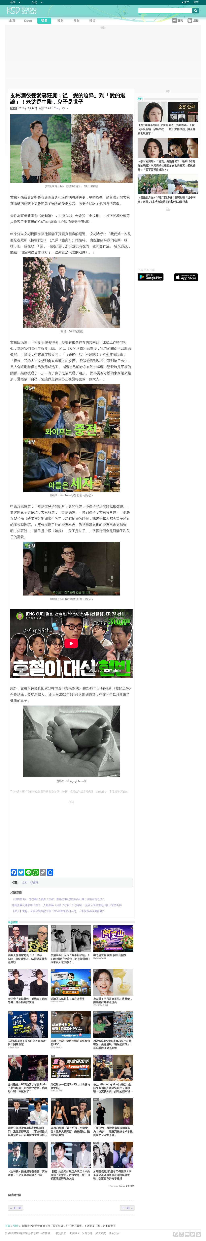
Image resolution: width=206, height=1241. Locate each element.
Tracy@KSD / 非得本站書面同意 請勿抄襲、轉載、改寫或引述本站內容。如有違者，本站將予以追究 (69, 791)
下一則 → (127, 1207)
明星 (13, 108)
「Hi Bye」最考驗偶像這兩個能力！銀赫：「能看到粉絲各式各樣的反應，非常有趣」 (113, 1131)
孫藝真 (34, 882)
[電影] (77, 21)
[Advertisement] (71, 833)
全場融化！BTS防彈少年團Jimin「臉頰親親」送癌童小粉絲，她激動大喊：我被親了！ (27, 1088)
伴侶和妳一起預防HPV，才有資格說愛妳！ (70, 1086)
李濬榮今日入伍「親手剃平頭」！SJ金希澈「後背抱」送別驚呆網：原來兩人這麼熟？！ (71, 959)
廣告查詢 (101, 1233)
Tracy (57, 108)
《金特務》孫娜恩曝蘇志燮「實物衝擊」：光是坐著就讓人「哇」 (27, 1173)
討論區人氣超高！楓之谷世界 (68, 998)
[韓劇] (61, 21)
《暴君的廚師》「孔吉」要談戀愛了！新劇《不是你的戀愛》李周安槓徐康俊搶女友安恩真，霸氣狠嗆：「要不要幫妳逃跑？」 (166, 165)
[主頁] (13, 21)
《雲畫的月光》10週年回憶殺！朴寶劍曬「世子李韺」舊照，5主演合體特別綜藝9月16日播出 (167, 199)
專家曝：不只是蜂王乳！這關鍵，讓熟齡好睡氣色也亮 (113, 1000)
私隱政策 (87, 1233)
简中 (196, 2)
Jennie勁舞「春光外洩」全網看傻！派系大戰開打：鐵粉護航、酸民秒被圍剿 (70, 1131)
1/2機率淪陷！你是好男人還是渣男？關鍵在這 (27, 1042)
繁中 (187, 2)
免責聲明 (74, 1233)
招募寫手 (114, 1233)
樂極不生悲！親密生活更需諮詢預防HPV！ (70, 1042)
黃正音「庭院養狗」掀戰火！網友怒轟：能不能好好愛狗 (27, 1000)
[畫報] (93, 21)
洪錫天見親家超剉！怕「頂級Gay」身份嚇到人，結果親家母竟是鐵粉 (27, 959)
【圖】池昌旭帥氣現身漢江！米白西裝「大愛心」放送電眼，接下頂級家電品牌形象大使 (70, 1175)
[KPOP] (29, 21)
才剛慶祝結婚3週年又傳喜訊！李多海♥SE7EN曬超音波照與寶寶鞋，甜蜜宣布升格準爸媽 (112, 1175)
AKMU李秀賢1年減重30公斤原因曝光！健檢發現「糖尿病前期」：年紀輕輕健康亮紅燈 (113, 1044)
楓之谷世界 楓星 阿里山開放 (109, 955)
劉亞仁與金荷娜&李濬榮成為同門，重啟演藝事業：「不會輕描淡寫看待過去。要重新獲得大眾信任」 (27, 1131)
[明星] (45, 21)
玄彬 (24, 882)
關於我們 (61, 1233)
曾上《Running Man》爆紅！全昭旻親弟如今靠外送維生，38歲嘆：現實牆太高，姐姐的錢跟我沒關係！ (113, 1088)
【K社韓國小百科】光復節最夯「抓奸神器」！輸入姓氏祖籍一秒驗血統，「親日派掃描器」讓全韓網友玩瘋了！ (166, 129)
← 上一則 (15, 1207)
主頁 (7, 1225)
